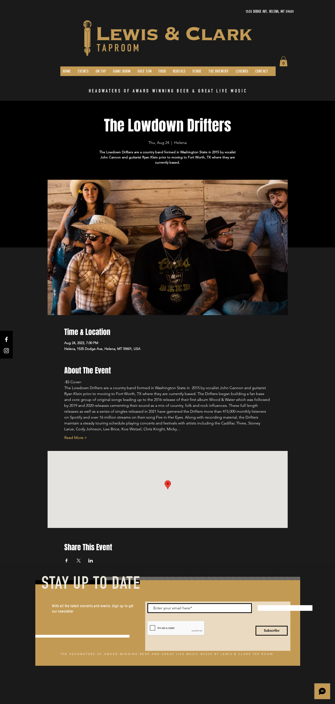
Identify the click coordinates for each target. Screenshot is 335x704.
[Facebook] (6, 339)
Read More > (75, 437)
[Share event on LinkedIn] (90, 561)
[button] (283, 61)
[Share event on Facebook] (66, 561)
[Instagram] (6, 350)
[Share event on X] (78, 561)
